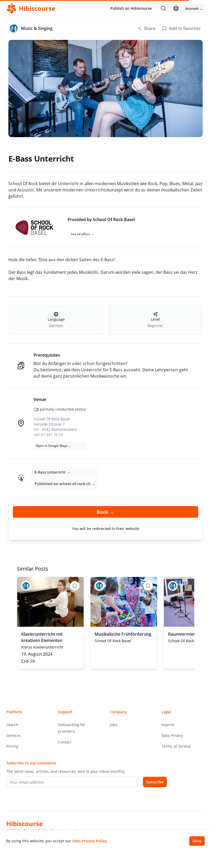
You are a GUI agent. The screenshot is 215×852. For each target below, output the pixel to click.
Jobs (113, 724)
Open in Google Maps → (54, 445)
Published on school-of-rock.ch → (65, 483)
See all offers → (82, 234)
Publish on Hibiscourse (131, 8)
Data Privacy (172, 735)
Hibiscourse (24, 823)
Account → (194, 8)
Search (12, 724)
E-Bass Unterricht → (53, 472)
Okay (197, 840)
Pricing (12, 746)
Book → (105, 512)
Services (13, 735)
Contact (64, 742)
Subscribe (155, 781)
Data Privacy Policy (89, 840)
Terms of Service (176, 746)
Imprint (168, 724)
